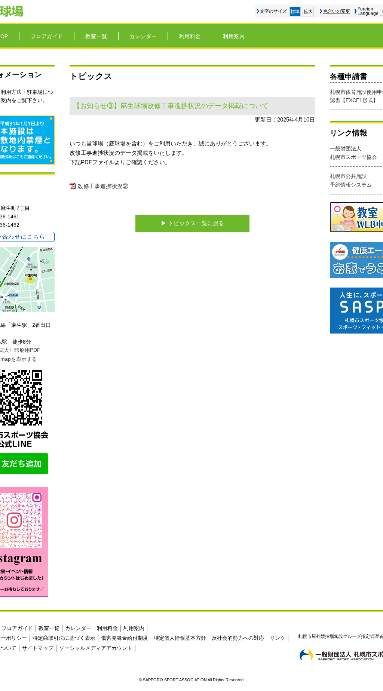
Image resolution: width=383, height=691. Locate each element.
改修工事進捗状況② (103, 186)
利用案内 (234, 36)
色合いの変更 (336, 11)
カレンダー (143, 36)
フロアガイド (47, 36)
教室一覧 (96, 36)
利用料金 (190, 36)
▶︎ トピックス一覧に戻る (192, 223)
